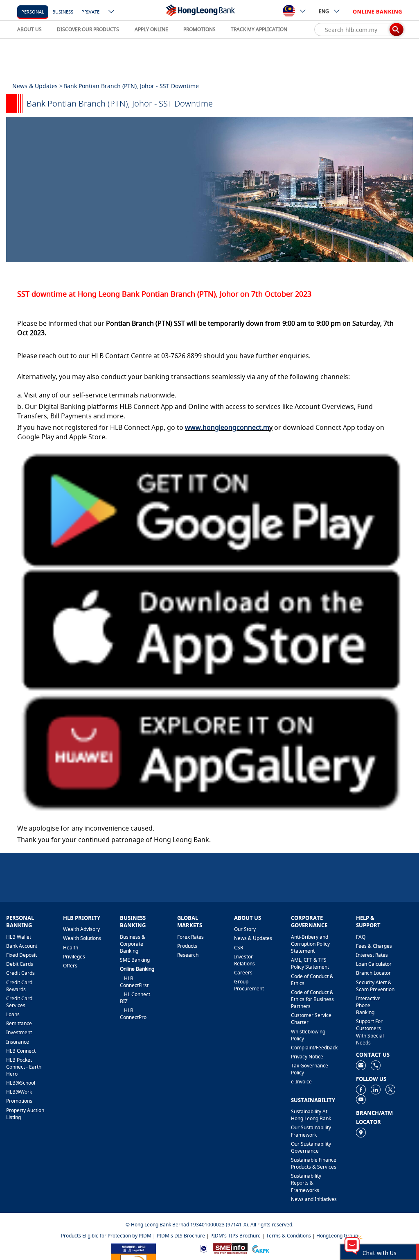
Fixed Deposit (21, 954)
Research (187, 954)
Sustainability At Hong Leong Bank (311, 1115)
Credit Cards (20, 972)
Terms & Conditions (288, 1235)
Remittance (19, 1023)
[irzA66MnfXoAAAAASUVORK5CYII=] (376, 1065)
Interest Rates (372, 954)
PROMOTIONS (199, 29)
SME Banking (135, 959)
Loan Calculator (374, 963)
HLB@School (20, 1082)
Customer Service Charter (311, 1019)
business (62, 12)
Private (90, 12)
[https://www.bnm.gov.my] (203, 1248)
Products (187, 945)
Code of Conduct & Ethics (312, 980)
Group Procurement (249, 985)
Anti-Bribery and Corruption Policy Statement (310, 943)
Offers (70, 965)
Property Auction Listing (25, 1114)
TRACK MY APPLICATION (259, 29)
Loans (13, 1014)
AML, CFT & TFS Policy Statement (310, 963)
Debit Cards (19, 963)
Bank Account (21, 945)
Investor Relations (244, 960)
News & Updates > (37, 86)
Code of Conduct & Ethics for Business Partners (312, 999)
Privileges (74, 956)
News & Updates (253, 938)
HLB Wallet (18, 936)
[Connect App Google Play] (209, 508)
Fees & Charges (374, 945)
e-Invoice (301, 1081)
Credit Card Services (19, 1002)
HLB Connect (21, 1050)
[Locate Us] (361, 1132)
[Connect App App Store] (209, 629)
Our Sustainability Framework (311, 1131)
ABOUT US (29, 29)
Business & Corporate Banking (132, 943)
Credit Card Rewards (19, 986)
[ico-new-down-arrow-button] (112, 12)
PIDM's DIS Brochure (181, 1235)
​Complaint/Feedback (314, 1047)
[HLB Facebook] (361, 1089)
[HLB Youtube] (361, 1099)
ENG (324, 11)
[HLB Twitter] (390, 1089)
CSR (238, 947)
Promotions (19, 1100)
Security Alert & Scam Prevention (375, 986)
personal (32, 12)
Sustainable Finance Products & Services (313, 1163)
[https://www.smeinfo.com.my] (230, 1248)
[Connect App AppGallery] (209, 751)
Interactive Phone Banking (368, 1005)
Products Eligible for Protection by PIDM (106, 1235)
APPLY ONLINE (151, 29)
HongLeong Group (337, 1235)
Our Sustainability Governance (311, 1147)
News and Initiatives (314, 1199)
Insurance (17, 1041)
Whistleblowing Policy (308, 1035)
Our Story (245, 929)
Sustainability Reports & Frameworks (306, 1182)
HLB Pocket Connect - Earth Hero (23, 1066)
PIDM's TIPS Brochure (235, 1235)
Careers (243, 972)
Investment (19, 1032)
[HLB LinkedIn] (376, 1089)
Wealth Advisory (81, 929)
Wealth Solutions (82, 938)
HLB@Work (19, 1091)
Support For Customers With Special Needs (370, 1032)
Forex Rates (190, 936)
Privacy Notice (307, 1056)
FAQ (360, 936)
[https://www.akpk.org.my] (260, 1248)
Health (70, 947)
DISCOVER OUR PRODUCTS (88, 29)
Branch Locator (373, 972)
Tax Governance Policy (309, 1069)
